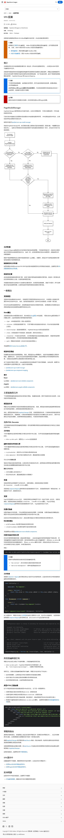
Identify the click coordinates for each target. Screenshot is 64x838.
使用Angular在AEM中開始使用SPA (16, 767)
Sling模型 (33, 315)
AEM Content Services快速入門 (18, 346)
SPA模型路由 (23, 752)
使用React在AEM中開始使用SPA (15, 764)
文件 (5, 13)
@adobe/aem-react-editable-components (22, 381)
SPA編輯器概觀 (10, 779)
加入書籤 (8, 24)
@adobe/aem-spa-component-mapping (17, 370)
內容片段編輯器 (15, 53)
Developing (10, 30)
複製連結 (15, 24)
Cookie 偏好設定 (44, 831)
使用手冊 (16, 13)
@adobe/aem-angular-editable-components (23, 387)
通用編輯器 (14, 51)
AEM (10, 13)
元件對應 (23, 615)
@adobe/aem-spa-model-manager (21, 122)
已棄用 (16, 45)
